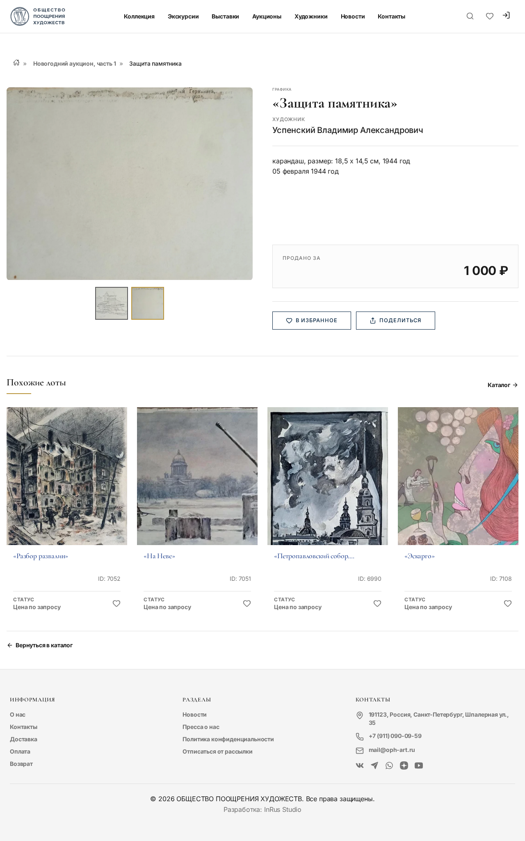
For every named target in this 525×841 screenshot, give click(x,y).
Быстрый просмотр (67, 487)
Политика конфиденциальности (228, 739)
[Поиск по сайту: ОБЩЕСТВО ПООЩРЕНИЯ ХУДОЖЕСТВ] (470, 16)
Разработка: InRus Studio (262, 809)
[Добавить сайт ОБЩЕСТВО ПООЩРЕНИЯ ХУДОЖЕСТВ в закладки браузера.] (489, 16)
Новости (353, 16)
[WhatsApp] (389, 765)
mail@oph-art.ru (392, 749)
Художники (311, 16)
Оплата (20, 751)
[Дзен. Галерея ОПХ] (404, 765)
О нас (17, 714)
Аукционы (266, 16)
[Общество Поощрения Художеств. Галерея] (360, 765)
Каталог (499, 384)
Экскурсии (183, 16)
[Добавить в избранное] (116, 603)
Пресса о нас (201, 726)
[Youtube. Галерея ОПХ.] (419, 765)
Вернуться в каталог (44, 645)
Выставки (225, 16)
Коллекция (139, 16)
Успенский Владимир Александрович (347, 130)
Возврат (21, 763)
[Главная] (16, 62)
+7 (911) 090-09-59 (395, 735)
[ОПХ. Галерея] (374, 765)
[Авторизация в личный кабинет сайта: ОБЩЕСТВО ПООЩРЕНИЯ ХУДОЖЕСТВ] (506, 16)
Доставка (23, 739)
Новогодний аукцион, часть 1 (74, 63)
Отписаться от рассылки (217, 751)
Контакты (391, 16)
